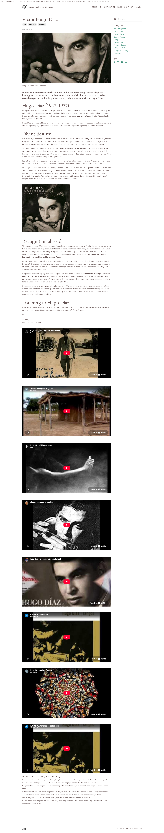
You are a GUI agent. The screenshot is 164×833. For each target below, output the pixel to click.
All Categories (120, 29)
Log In (138, 7)
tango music (41, 24)
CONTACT (128, 7)
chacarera (118, 32)
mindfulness (119, 34)
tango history (32, 24)
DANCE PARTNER (108, 7)
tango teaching (121, 51)
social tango (119, 37)
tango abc (118, 42)
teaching (118, 53)
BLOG (119, 7)
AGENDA (94, 7)
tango (24, 24)
